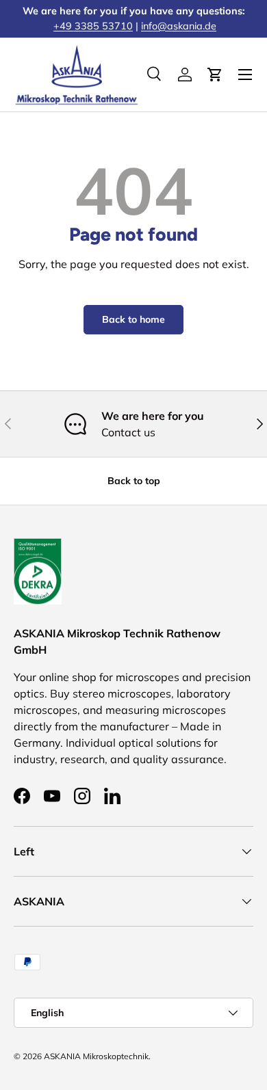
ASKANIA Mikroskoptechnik (96, 1056)
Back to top (133, 481)
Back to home (133, 319)
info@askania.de (178, 26)
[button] (215, 74)
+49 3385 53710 (93, 26)
